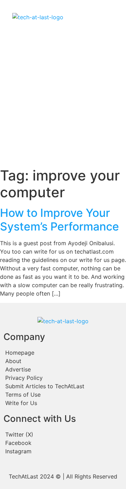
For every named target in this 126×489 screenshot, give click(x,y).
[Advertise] (63, 369)
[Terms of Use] (63, 394)
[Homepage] (63, 352)
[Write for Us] (63, 403)
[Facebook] (63, 443)
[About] (63, 361)
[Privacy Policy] (63, 378)
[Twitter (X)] (63, 434)
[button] (90, 17)
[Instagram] (63, 451)
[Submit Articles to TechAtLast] (63, 386)
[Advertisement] (63, 101)
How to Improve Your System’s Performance (59, 219)
